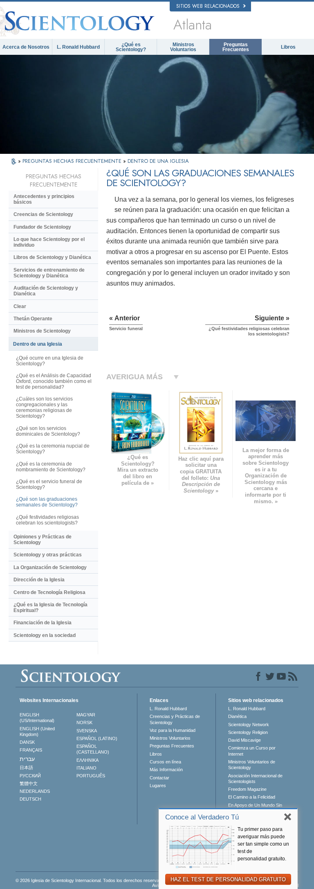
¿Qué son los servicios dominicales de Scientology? (48, 431)
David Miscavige (244, 740)
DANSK (27, 742)
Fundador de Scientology (42, 227)
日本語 (26, 767)
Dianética (237, 716)
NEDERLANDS (35, 791)
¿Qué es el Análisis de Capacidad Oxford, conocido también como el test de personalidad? (54, 381)
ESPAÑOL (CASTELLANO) (92, 749)
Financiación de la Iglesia (42, 623)
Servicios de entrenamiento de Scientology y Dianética (49, 273)
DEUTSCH (30, 799)
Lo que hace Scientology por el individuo (49, 242)
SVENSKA (86, 730)
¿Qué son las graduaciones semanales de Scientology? (47, 502)
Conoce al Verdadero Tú (202, 817)
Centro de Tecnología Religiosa (49, 592)
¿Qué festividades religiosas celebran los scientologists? (47, 520)
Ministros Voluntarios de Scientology (251, 764)
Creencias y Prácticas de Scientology (175, 719)
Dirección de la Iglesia (39, 580)
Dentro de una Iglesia (37, 344)
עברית (27, 759)
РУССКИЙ (30, 775)
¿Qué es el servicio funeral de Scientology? (49, 484)
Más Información (166, 769)
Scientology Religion (248, 732)
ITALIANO (86, 767)
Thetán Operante (32, 319)
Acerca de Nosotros (25, 47)
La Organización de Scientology (50, 567)
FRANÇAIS (31, 749)
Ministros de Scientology (42, 331)
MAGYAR (85, 714)
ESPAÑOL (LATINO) (96, 738)
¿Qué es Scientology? (131, 47)
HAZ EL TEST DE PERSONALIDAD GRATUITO (228, 879)
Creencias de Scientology (43, 214)
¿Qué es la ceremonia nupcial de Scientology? (53, 449)
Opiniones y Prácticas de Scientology (42, 539)
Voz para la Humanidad (172, 730)
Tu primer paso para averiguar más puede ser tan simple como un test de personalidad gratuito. (263, 844)
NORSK (84, 722)
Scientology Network (248, 724)
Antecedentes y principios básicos (43, 199)
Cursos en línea (165, 761)
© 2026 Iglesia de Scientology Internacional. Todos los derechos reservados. (92, 880)
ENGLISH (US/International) (37, 717)
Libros (288, 47)
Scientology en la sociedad (44, 635)
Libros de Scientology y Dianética (52, 257)
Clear (19, 306)
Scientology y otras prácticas (47, 555)
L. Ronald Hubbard (78, 47)
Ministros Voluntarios (183, 47)
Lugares (158, 785)
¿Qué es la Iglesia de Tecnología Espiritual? (50, 607)
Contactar (159, 777)
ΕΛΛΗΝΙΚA (87, 760)
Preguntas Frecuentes (235, 47)
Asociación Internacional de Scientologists (255, 778)
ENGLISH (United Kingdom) (37, 731)
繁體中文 (29, 783)
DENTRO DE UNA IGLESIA (158, 161)
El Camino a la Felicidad (251, 796)
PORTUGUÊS (90, 775)
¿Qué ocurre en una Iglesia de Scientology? (49, 361)
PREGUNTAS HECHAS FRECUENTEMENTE (72, 161)
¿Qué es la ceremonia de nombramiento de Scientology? (50, 467)
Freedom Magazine (247, 789)
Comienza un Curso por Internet (252, 750)
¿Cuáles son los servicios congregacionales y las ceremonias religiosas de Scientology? (44, 407)
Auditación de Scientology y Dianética (45, 291)
